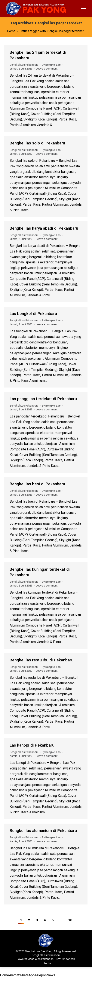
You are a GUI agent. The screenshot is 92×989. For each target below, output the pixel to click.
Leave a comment (47, 68)
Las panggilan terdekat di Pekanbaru (43, 398)
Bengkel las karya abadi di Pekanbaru (44, 228)
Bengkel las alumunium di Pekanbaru (43, 830)
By (51, 64)
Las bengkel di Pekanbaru (33, 313)
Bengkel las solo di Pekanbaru (37, 143)
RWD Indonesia (66, 959)
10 (70, 920)
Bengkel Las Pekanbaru (24, 64)
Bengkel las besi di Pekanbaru (37, 483)
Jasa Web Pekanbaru (41, 959)
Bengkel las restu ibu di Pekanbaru (41, 660)
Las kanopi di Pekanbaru (32, 745)
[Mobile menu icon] (83, 8)
